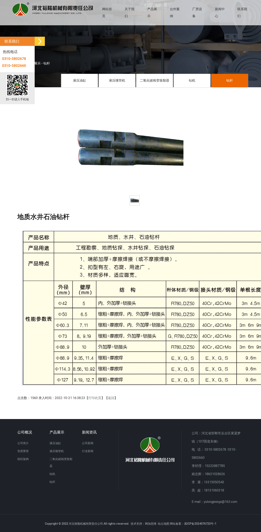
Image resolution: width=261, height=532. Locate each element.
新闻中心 (220, 12)
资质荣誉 (23, 451)
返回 (111, 398)
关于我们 (129, 12)
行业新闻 (87, 451)
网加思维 (150, 523)
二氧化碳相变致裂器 (154, 80)
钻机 (192, 80)
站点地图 (163, 523)
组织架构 (23, 459)
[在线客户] (40, 41)
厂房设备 (197, 12)
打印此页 (94, 398)
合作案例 (175, 12)
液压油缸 (79, 80)
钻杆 (46, 63)
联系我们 (242, 12)
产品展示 (152, 12)
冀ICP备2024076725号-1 (200, 523)
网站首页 (107, 12)
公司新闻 (87, 443)
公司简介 (23, 443)
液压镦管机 (117, 80)
